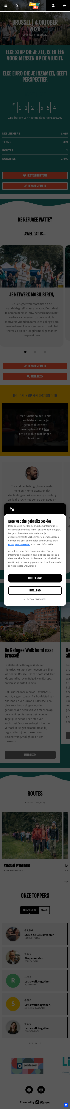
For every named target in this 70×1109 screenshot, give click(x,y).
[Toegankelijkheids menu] (66, 1105)
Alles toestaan (35, 578)
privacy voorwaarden (19, 544)
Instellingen (35, 590)
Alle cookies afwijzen (35, 599)
